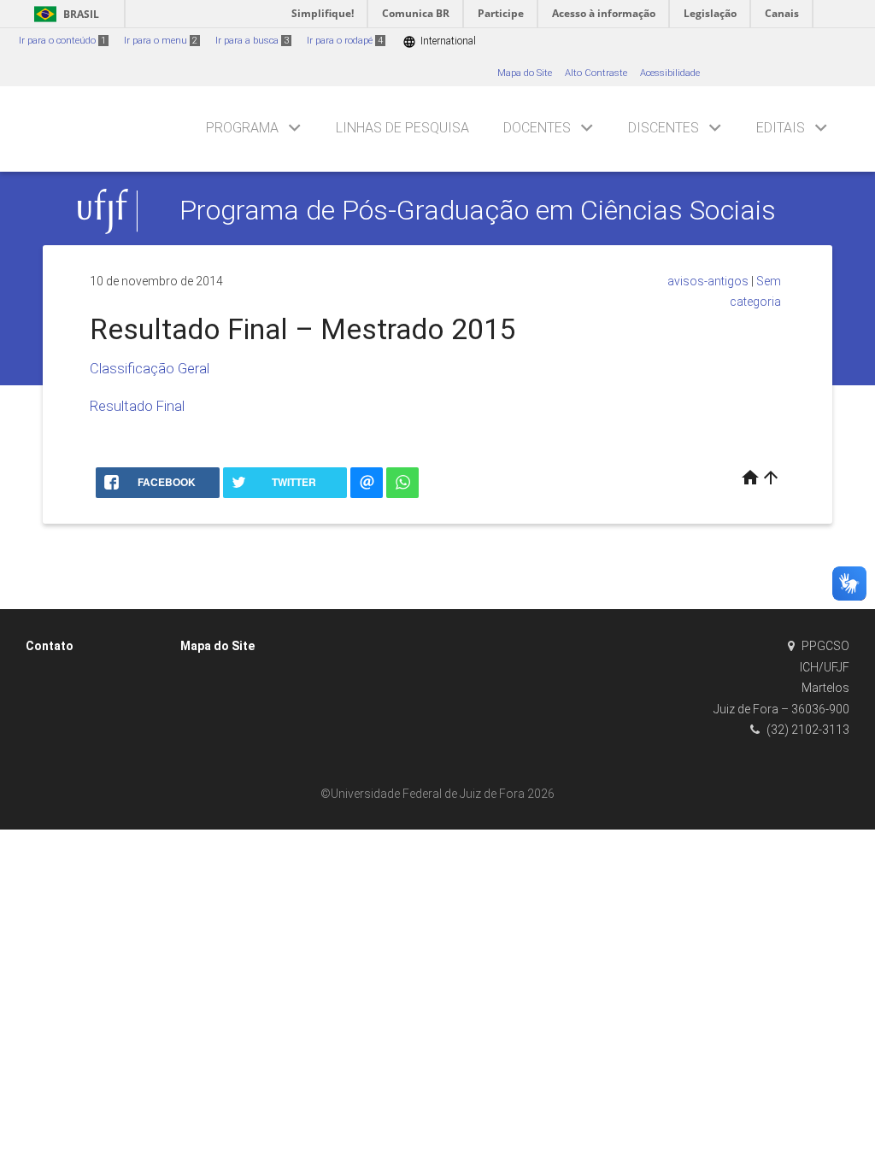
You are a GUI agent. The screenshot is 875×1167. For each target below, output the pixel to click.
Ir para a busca (252, 40)
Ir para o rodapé (345, 40)
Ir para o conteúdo (62, 40)
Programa (242, 128)
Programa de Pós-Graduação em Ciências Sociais (477, 210)
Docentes (537, 128)
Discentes (663, 128)
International (439, 41)
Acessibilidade (670, 73)
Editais (780, 128)
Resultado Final (137, 405)
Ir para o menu (160, 40)
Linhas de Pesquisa (402, 128)
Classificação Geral (149, 368)
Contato (49, 646)
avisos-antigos (708, 281)
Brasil (63, 14)
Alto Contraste (596, 73)
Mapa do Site (524, 73)
